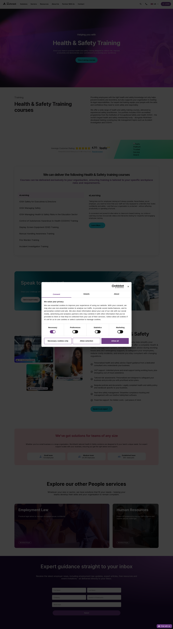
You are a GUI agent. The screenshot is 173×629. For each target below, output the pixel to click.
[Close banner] (128, 286)
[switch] (75, 331)
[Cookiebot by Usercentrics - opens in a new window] (115, 286)
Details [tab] (86, 294)
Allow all (115, 341)
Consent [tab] (56, 294)
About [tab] (116, 294)
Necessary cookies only (58, 341)
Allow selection (86, 341)
